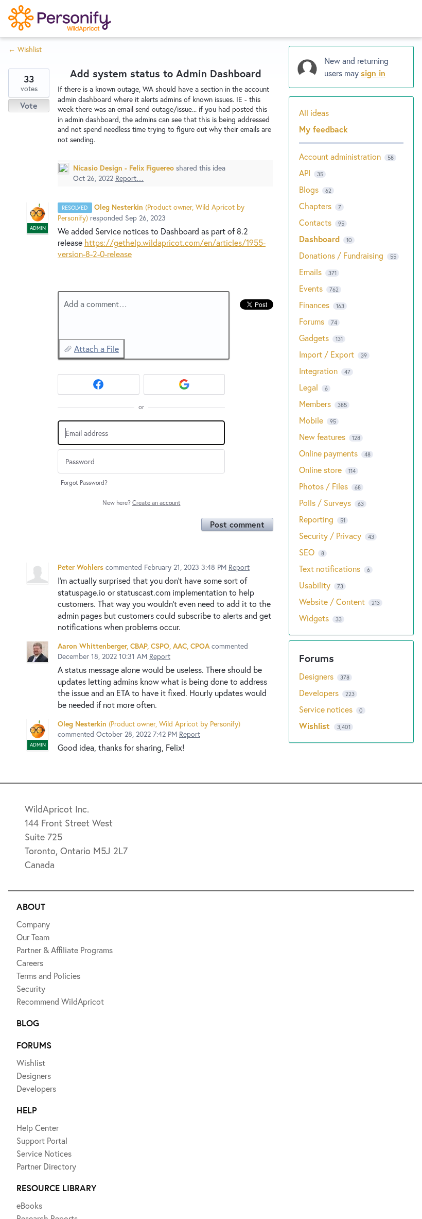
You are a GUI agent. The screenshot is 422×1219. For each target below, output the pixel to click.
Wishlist (39, 93)
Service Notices (54, 206)
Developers (45, 168)
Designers (42, 131)
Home (34, 55)
